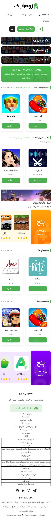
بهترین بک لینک (26, 413)
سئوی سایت (26, 417)
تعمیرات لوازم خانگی (26, 477)
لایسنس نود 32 (26, 429)
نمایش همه (7, 87)
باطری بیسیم (26, 452)
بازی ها (10, 14)
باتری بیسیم (26, 458)
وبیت (28, 515)
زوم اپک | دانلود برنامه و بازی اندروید (26, 6)
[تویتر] (23, 490)
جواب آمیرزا (26, 468)
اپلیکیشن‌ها (27, 14)
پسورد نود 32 (26, 423)
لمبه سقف (26, 445)
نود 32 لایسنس (26, 471)
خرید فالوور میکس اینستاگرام (26, 474)
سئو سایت (26, 433)
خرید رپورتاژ (26, 455)
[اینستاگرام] (28, 490)
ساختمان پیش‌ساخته (26, 484)
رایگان (26, 436)
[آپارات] (17, 490)
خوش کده (26, 481)
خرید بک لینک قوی (9, 462)
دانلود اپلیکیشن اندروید (23, 408)
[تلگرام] (35, 490)
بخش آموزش (24, 29)
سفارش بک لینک (26, 420)
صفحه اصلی (44, 14)
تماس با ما (12, 400)
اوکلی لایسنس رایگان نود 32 (26, 426)
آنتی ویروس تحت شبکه (26, 439)
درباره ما (29, 400)
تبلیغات (46, 21)
